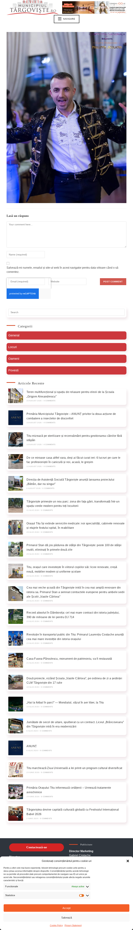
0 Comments (50, 401)
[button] (128, 861)
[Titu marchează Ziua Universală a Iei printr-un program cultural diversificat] (15, 769)
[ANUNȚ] (15, 747)
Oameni (13, 358)
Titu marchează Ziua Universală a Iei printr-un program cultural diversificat (74, 768)
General (13, 335)
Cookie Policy (56, 925)
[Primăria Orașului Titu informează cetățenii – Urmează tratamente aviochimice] (15, 791)
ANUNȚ (31, 746)
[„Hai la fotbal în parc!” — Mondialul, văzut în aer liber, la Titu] (15, 704)
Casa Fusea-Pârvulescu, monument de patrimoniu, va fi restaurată (69, 658)
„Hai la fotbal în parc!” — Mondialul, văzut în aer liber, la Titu (65, 702)
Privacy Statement (73, 925)
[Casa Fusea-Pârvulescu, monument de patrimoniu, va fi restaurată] (15, 660)
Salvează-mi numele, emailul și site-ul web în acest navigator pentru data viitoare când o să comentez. (62, 269)
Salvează (66, 917)
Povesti (13, 370)
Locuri (12, 347)
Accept (66, 908)
